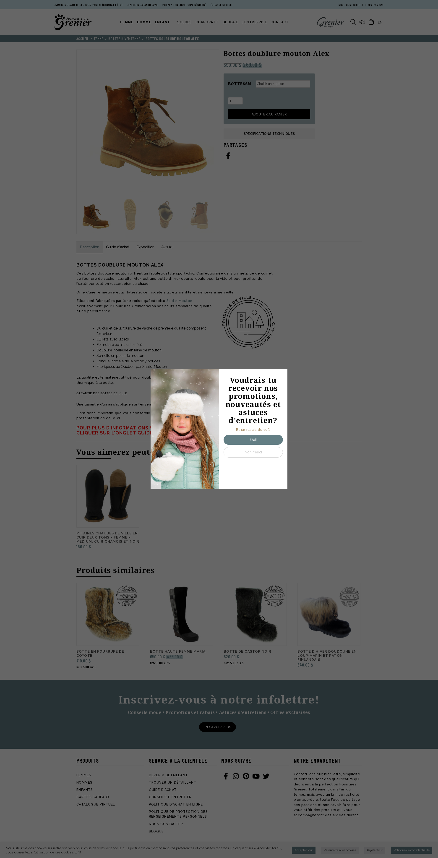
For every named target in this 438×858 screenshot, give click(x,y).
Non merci (253, 452)
